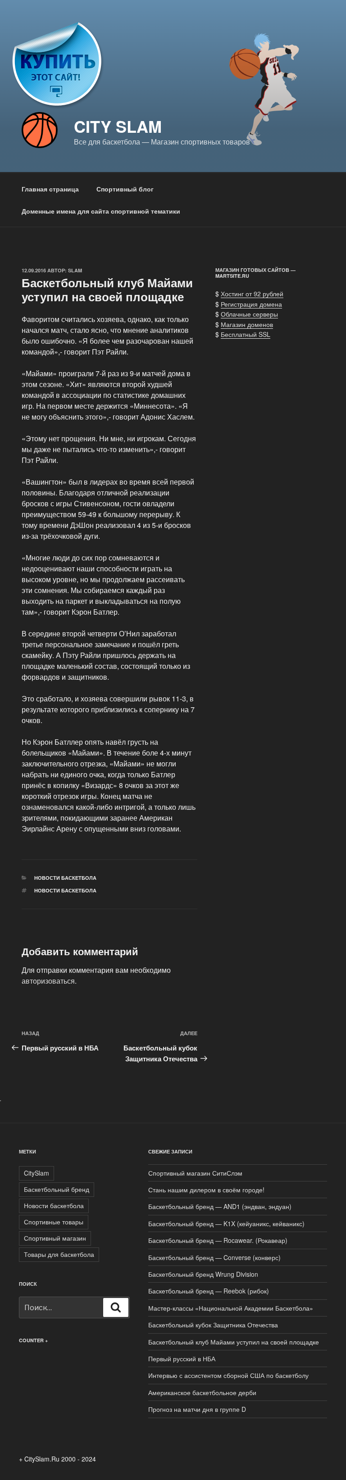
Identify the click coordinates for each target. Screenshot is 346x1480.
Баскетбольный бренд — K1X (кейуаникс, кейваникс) (226, 1223)
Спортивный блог (125, 188)
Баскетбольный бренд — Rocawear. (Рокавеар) (217, 1240)
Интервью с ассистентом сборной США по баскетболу (228, 1375)
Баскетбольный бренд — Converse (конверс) (214, 1257)
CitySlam (36, 1172)
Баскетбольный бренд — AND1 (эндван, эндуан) (219, 1206)
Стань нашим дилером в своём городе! (206, 1189)
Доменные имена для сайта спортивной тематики (101, 210)
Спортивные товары (53, 1221)
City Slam (118, 126)
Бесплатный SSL (245, 334)
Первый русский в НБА (181, 1358)
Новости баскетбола (65, 877)
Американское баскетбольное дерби (202, 1392)
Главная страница (50, 188)
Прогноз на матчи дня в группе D (197, 1409)
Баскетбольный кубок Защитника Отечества (213, 1324)
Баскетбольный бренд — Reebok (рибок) (208, 1290)
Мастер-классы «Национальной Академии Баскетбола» (230, 1307)
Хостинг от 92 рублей (252, 293)
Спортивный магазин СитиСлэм (195, 1172)
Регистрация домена (251, 303)
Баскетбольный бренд (56, 1189)
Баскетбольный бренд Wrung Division (203, 1274)
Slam (75, 270)
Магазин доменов (247, 324)
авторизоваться (48, 981)
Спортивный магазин (55, 1237)
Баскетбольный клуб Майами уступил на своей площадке (233, 1341)
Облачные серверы (249, 313)
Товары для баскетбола (59, 1254)
